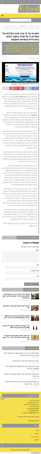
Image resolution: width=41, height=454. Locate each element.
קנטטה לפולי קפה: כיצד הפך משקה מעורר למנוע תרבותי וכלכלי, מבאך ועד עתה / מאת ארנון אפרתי (16, 296)
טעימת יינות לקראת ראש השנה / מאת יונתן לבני (16, 307)
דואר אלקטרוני (35, 270)
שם (38, 265)
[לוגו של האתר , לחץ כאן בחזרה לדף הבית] (20, 12)
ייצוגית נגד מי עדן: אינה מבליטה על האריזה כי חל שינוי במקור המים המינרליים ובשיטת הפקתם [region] (21, 27)
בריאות (31, 26)
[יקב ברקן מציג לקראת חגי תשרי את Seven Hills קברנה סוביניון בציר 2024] (35, 328)
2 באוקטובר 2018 (32, 58)
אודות (37, 430)
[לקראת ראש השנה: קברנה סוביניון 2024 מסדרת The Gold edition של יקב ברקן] (35, 318)
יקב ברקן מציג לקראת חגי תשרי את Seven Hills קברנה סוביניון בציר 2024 (16, 326)
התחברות (36, 440)
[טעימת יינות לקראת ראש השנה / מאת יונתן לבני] (35, 308)
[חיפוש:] (20, 20)
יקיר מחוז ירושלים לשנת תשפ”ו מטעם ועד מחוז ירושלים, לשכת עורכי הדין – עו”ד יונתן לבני (16, 337)
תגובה (37, 250)
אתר (38, 276)
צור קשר (37, 433)
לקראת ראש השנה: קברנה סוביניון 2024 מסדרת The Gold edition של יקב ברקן (17, 317)
